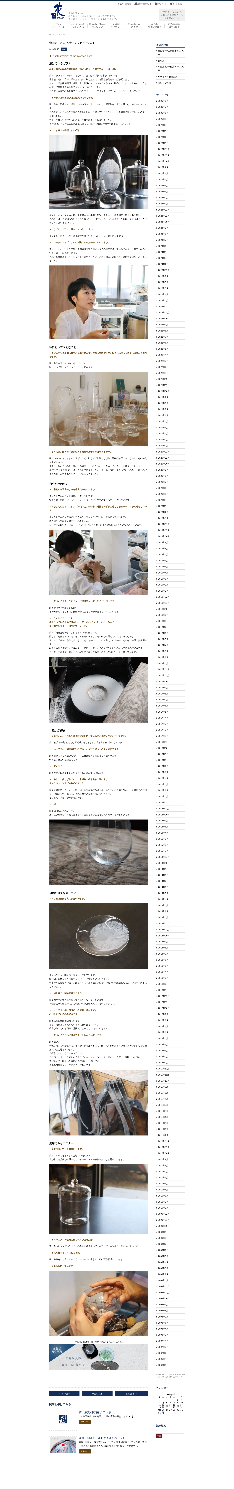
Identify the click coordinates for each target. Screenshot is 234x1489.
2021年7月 (163, 409)
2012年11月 (163, 1002)
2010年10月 (164, 1153)
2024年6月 (163, 246)
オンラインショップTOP (58, 35)
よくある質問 (178, 12)
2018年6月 (163, 633)
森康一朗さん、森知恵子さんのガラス (102, 1438)
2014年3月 (163, 905)
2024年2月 (163, 264)
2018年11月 (163, 603)
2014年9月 (163, 869)
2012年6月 (163, 1032)
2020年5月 (163, 494)
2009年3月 (163, 1268)
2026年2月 (163, 137)
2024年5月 (163, 252)
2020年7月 (163, 482)
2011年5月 (163, 1111)
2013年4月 (163, 972)
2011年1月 (163, 1135)
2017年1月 (163, 736)
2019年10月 (164, 536)
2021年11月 (163, 385)
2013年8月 (163, 948)
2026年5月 (163, 119)
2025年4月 (163, 185)
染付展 (161, 61)
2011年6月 (163, 1105)
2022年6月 (163, 343)
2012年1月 (163, 1062)
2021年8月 (163, 403)
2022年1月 (163, 373)
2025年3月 (163, 192)
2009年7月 (163, 1244)
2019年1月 (163, 591)
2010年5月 (163, 1183)
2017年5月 (163, 712)
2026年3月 (163, 131)
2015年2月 (163, 845)
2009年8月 (163, 1238)
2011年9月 (163, 1087)
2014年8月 (163, 875)
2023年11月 (163, 270)
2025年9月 (163, 167)
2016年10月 (164, 748)
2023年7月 (163, 276)
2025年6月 (163, 173)
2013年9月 (163, 941)
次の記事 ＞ (131, 1393)
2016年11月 (163, 742)
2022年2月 (163, 367)
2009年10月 (164, 1226)
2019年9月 (163, 542)
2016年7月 (163, 766)
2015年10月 (164, 815)
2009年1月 (163, 1280)
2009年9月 (163, 1232)
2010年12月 (164, 1141)
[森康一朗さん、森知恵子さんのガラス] (63, 1454)
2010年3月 (163, 1196)
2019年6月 (163, 560)
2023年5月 (163, 282)
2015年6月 (163, 827)
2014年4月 (163, 899)
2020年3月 (163, 506)
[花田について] (78, 30)
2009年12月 (164, 1214)
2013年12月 (164, 923)
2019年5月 (163, 567)
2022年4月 (163, 355)
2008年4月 (163, 1329)
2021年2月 (163, 439)
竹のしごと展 (164, 83)
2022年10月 (164, 318)
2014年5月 (163, 893)
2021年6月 (163, 415)
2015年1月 (163, 851)
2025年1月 (163, 204)
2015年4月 (163, 833)
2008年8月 (163, 1311)
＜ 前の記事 (64, 1393)
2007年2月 (163, 1353)
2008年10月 (164, 1298)
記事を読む (85, 1422)
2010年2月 (163, 1202)
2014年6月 (163, 887)
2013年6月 (163, 960)
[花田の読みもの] (135, 30)
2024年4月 (163, 258)
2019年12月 (164, 524)
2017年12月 (164, 669)
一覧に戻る (97, 1393)
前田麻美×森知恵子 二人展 (95, 1412)
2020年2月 (163, 512)
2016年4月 (163, 778)
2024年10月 (164, 222)
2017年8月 (163, 694)
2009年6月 (163, 1250)
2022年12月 (164, 306)
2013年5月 (163, 966)
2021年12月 (164, 379)
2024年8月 (163, 234)
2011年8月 (163, 1093)
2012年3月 (163, 1050)
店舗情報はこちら (172, 18)
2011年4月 (163, 1117)
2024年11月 (163, 216)
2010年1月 (163, 1208)
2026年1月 (163, 143)
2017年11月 (163, 675)
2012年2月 (163, 1056)
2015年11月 (163, 808)
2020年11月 (163, 458)
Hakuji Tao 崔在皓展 (168, 76)
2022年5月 (163, 349)
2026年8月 (163, 101)
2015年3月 (163, 839)
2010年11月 (163, 1147)
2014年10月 (164, 863)
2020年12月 (164, 452)
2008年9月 (163, 1304)
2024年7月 (163, 240)
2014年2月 (163, 911)
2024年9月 (163, 228)
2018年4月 (163, 645)
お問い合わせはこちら (172, 15)
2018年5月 (163, 639)
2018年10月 (164, 609)
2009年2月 (163, 1274)
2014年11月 (163, 857)
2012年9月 (163, 1014)
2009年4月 (163, 1262)
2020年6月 (163, 488)
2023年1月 (163, 300)
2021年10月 (164, 391)
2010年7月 (163, 1171)
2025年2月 (163, 197)
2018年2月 (163, 657)
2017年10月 (164, 681)
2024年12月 (164, 210)
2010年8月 (163, 1165)
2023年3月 (163, 288)
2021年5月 (163, 421)
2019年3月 (163, 579)
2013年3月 (163, 978)
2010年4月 (163, 1190)
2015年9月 (163, 821)
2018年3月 (163, 651)
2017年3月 (163, 724)
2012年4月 (163, 1044)
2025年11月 (163, 155)
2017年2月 (163, 730)
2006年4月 (163, 1359)
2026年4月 (163, 125)
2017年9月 (163, 688)
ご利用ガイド (166, 12)
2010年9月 (163, 1159)
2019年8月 (163, 548)
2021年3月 (163, 433)
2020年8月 (163, 476)
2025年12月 (164, 149)
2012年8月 (163, 1020)
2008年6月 (163, 1323)
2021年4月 (163, 427)
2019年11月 (163, 530)
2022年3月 (163, 361)
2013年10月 (164, 936)
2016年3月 (163, 784)
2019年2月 (163, 585)
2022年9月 (163, 325)
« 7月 (161, 1412)
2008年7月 (163, 1317)
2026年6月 (163, 113)
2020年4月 (163, 500)
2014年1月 (163, 917)
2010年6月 (163, 1177)
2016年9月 (163, 754)
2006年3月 (163, 1365)
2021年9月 (163, 397)
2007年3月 (163, 1347)
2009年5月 (163, 1256)
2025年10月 (164, 161)
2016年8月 (163, 760)
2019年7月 (163, 554)
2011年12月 (163, 1069)
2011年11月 (163, 1075)
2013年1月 (163, 990)
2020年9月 (163, 470)
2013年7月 (163, 954)
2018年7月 (163, 627)
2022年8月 (163, 331)
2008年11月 (163, 1292)
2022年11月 (163, 312)
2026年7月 (163, 107)
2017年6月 (163, 706)
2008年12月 (164, 1286)
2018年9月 (163, 615)
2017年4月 (163, 718)
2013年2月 (163, 984)
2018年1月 (163, 663)
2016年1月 (163, 796)
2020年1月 (163, 518)
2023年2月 (163, 294)
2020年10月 (164, 464)
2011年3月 (163, 1123)
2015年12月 (164, 802)
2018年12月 (164, 597)
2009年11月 (163, 1220)
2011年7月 (163, 1099)
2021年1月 (163, 446)
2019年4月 (163, 573)
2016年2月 (163, 790)
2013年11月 (163, 929)
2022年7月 (163, 337)
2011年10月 (163, 1081)
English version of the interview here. (72, 56)
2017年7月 (163, 700)
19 (163, 1407)
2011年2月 (163, 1129)
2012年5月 (163, 1038)
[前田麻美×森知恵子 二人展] (63, 1428)
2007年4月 (163, 1341)
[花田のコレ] (97, 30)
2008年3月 (163, 1335)
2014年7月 (163, 881)
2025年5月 (163, 179)
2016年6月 (163, 772)
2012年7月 (163, 1026)
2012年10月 (164, 1008)
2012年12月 (164, 996)
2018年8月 (163, 621)
